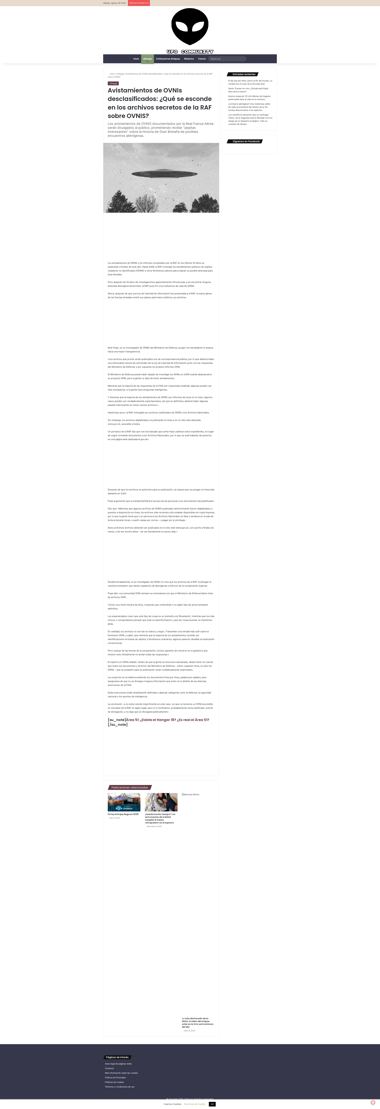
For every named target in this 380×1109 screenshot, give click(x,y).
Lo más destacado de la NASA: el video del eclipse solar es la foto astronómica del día (197, 1022)
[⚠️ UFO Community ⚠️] (190, 31)
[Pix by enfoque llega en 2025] (124, 802)
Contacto (109, 1068)
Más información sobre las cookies (121, 1073)
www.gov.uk (114, 424)
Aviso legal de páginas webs (118, 1064)
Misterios (189, 58)
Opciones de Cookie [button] (194, 1104)
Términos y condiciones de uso (119, 1087)
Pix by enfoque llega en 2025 (123, 814)
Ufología (147, 58)
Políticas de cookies (114, 1082)
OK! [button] (212, 1104)
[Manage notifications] (373, 1102)
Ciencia (202, 58)
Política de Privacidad (115, 1077)
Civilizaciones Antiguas (168, 58)
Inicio (136, 58)
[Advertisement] (161, 239)
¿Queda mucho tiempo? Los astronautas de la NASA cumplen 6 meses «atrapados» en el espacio (160, 818)
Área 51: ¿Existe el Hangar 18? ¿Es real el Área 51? (167, 719)
